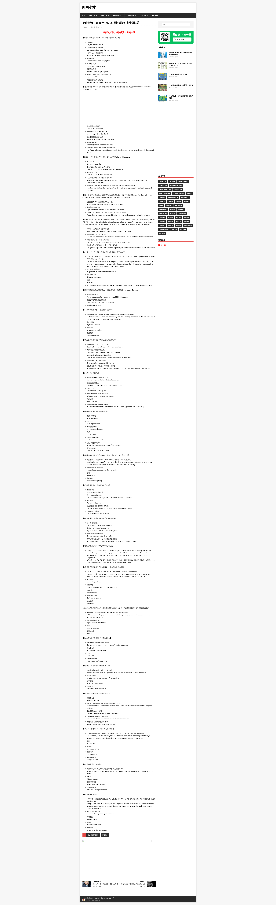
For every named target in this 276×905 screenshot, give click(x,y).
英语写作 (162, 221)
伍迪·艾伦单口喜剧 (164, 193)
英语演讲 (162, 225)
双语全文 (189, 193)
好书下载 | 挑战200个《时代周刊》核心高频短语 (181, 53)
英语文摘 (104, 15)
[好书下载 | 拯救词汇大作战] (162, 78)
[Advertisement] (157, 7)
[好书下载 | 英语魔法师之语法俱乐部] (162, 89)
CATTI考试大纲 (182, 181)
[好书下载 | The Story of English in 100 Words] (162, 68)
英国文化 (172, 213)
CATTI (100, 27)
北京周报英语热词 (93, 835)
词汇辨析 (162, 234)
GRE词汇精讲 (163, 185)
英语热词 (104, 835)
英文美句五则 (182, 213)
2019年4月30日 (90, 27)
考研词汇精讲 (163, 213)
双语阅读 (162, 197)
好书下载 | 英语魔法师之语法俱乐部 (181, 85)
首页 (83, 15)
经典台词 (169, 205)
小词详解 (170, 201)
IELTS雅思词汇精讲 (176, 185)
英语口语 (170, 221)
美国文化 (172, 209)
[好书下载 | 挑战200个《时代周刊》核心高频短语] (162, 57)
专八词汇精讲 (178, 189)
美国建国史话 (163, 209)
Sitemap (97, 898)
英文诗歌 (162, 217)
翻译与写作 (117, 15)
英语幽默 (186, 221)
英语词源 (174, 229)
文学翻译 (178, 201)
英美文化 (92, 15)
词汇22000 (183, 229)
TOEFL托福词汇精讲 (165, 189)
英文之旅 (162, 245)
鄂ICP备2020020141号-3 (108, 898)
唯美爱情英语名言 (173, 197)
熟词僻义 (186, 201)
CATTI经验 (172, 181)
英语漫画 (170, 225)
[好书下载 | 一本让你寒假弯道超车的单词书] (162, 100)
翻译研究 (181, 209)
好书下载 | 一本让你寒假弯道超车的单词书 (181, 97)
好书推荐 (162, 201)
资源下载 (143, 15)
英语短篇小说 (188, 225)
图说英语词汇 (185, 197)
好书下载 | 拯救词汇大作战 (178, 74)
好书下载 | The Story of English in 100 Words (180, 64)
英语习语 (178, 217)
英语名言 (178, 221)
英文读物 (170, 217)
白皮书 (161, 205)
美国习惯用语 (178, 205)
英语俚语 (186, 217)
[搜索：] (176, 24)
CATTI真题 (162, 181)
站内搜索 (155, 15)
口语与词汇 (130, 15)
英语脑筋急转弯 (164, 229)
